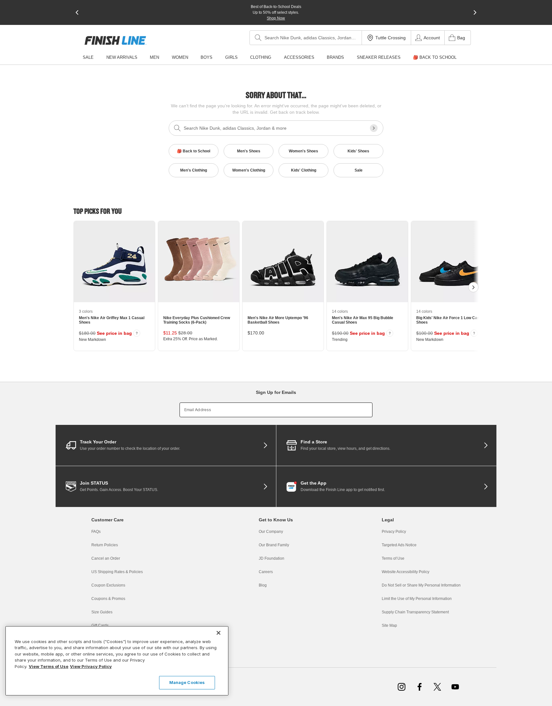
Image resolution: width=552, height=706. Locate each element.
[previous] (77, 12)
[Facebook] (419, 687)
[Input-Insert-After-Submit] (374, 128)
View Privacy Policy (91, 666)
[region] (117, 661)
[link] (115, 40)
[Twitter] (437, 687)
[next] (475, 12)
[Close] (218, 633)
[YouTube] (455, 687)
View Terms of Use (48, 666)
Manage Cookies (187, 682)
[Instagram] (401, 687)
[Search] (258, 38)
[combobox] (305, 37)
